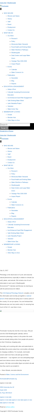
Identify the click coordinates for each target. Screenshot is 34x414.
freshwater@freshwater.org (8, 379)
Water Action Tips (13, 109)
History (10, 19)
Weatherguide (11, 3)
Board (9, 24)
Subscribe (3, 3)
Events (10, 66)
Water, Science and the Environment (17, 374)
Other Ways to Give (14, 120)
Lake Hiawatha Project (14, 103)
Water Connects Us (17, 72)
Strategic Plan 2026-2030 (19, 61)
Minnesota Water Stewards (19, 44)
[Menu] (1, 9)
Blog (12, 81)
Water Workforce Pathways (19, 50)
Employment (11, 27)
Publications (11, 75)
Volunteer (10, 106)
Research (14, 38)
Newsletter (14, 78)
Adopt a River (12, 89)
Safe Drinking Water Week (16, 100)
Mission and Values (14, 16)
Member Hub (12, 117)
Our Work (11, 35)
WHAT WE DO (8, 33)
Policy (13, 41)
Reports (13, 83)
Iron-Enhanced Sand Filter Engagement (20, 97)
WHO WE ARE (8, 13)
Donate (10, 114)
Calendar (14, 69)
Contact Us (11, 30)
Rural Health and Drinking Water (21, 47)
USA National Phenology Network (13, 293)
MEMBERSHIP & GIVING (12, 112)
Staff (9, 21)
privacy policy (10, 407)
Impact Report (15, 64)
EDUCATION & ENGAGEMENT (14, 86)
